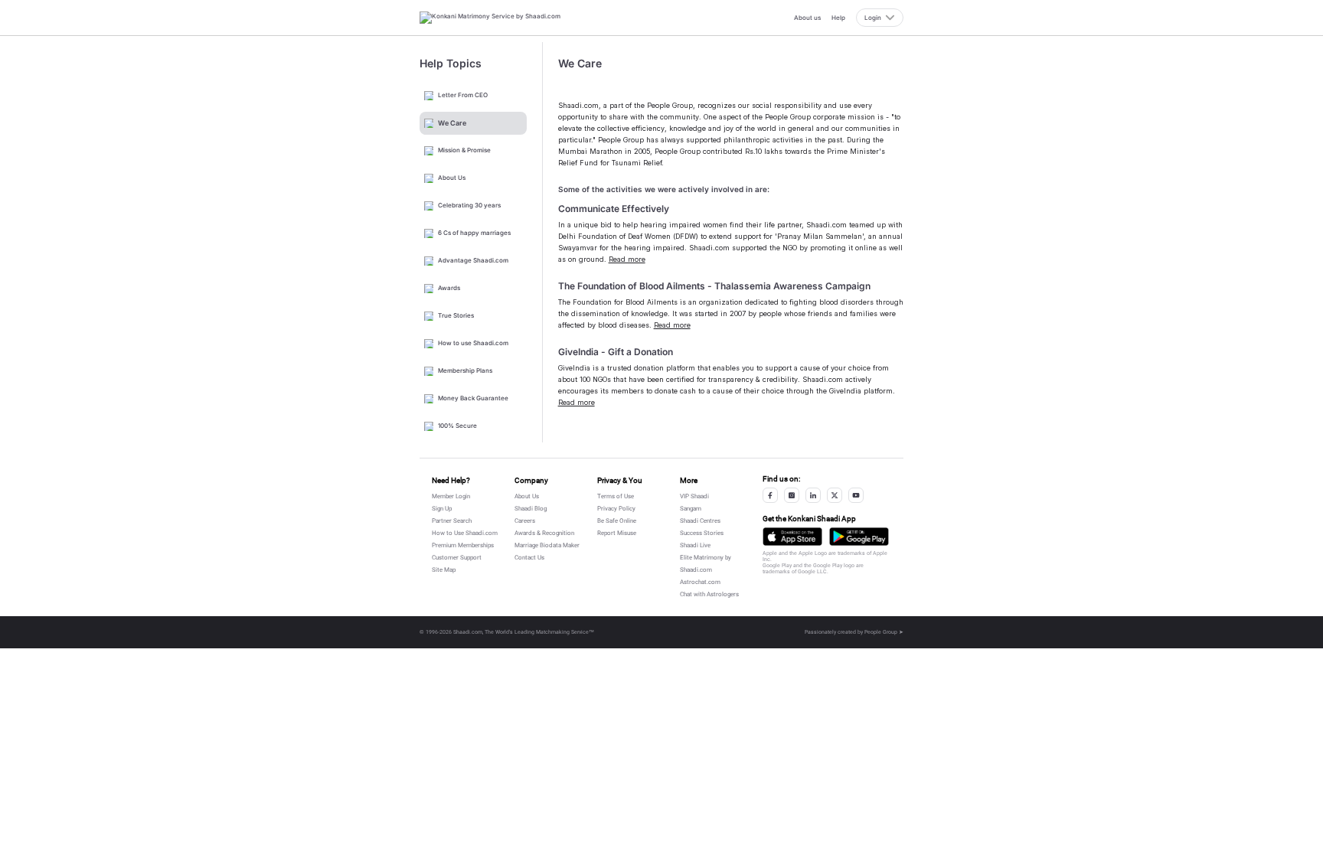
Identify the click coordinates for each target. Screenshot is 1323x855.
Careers (524, 520)
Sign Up (442, 508)
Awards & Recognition (544, 533)
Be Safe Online (616, 520)
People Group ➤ (883, 632)
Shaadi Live (695, 545)
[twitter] (834, 495)
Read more (627, 259)
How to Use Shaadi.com (465, 533)
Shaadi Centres (700, 520)
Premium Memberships (463, 545)
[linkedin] (813, 495)
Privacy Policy (616, 508)
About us (807, 17)
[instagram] (791, 495)
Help (838, 17)
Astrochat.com (700, 582)
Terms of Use (615, 496)
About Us (526, 496)
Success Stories (702, 533)
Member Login (451, 496)
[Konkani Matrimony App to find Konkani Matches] (859, 536)
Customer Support (457, 557)
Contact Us (529, 557)
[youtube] (856, 495)
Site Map (444, 569)
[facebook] (770, 495)
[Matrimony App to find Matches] (792, 536)
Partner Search (452, 520)
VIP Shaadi (694, 496)
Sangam (690, 508)
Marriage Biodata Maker (547, 545)
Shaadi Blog (530, 508)
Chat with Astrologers (709, 594)
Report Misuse (616, 533)
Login (872, 17)
